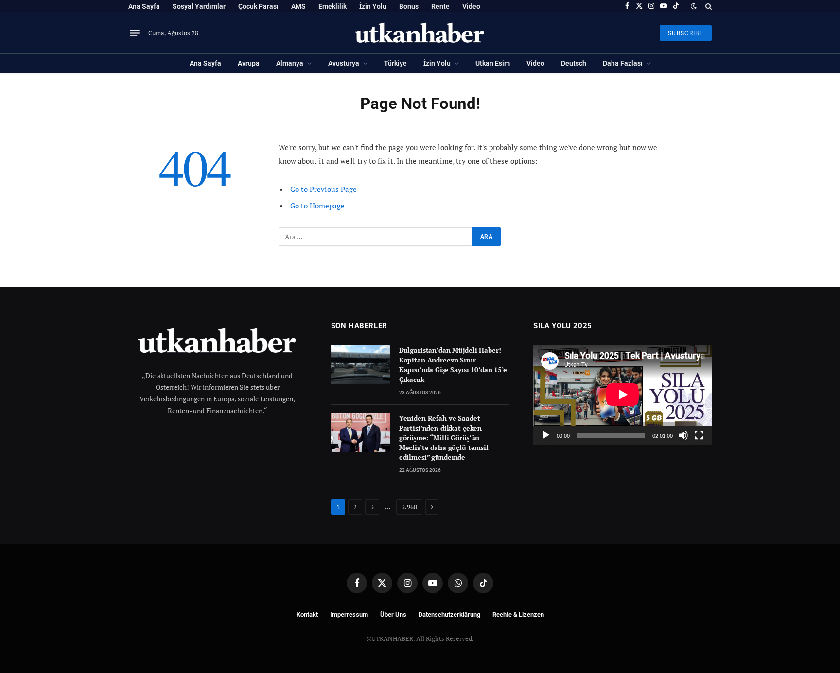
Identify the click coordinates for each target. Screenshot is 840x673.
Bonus (409, 6)
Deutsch (573, 63)
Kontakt (307, 614)
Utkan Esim (492, 63)
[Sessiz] (683, 435)
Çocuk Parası (258, 6)
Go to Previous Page (323, 189)
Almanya (289, 63)
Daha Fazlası (623, 63)
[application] (622, 395)
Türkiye (395, 63)
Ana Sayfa (144, 6)
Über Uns (393, 614)
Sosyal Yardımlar (199, 6)
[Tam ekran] (699, 435)
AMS (298, 6)
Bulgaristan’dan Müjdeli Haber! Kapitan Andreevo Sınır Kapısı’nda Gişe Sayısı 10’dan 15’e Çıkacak (453, 364)
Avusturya (343, 63)
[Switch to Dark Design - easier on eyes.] (693, 6)
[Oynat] (546, 435)
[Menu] (135, 33)
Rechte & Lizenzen (518, 614)
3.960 (409, 506)
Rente (440, 6)
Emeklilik (332, 6)
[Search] (707, 6)
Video (471, 6)
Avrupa (249, 63)
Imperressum (349, 614)
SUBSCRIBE (685, 33)
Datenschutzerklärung (449, 614)
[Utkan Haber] (420, 32)
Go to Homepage (317, 205)
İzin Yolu (372, 6)
